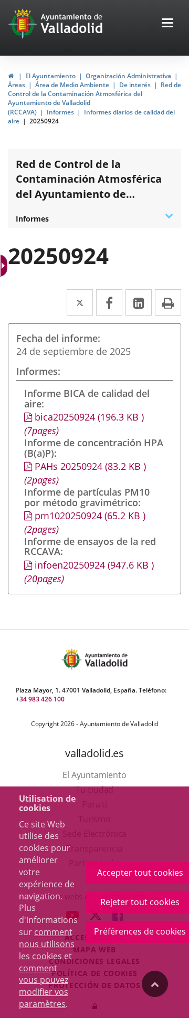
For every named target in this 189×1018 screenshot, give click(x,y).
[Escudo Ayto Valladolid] (72, 659)
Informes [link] (60, 112)
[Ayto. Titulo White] (72, 23)
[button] (167, 24)
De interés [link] (135, 84)
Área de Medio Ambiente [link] (72, 84)
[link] (11, 75)
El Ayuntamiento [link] (50, 75)
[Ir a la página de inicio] (24, 23)
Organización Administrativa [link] (128, 75)
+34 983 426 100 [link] (40, 699)
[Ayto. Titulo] (105, 659)
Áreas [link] (16, 84)
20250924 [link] (44, 121)
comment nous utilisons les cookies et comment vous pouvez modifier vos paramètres (47, 968)
